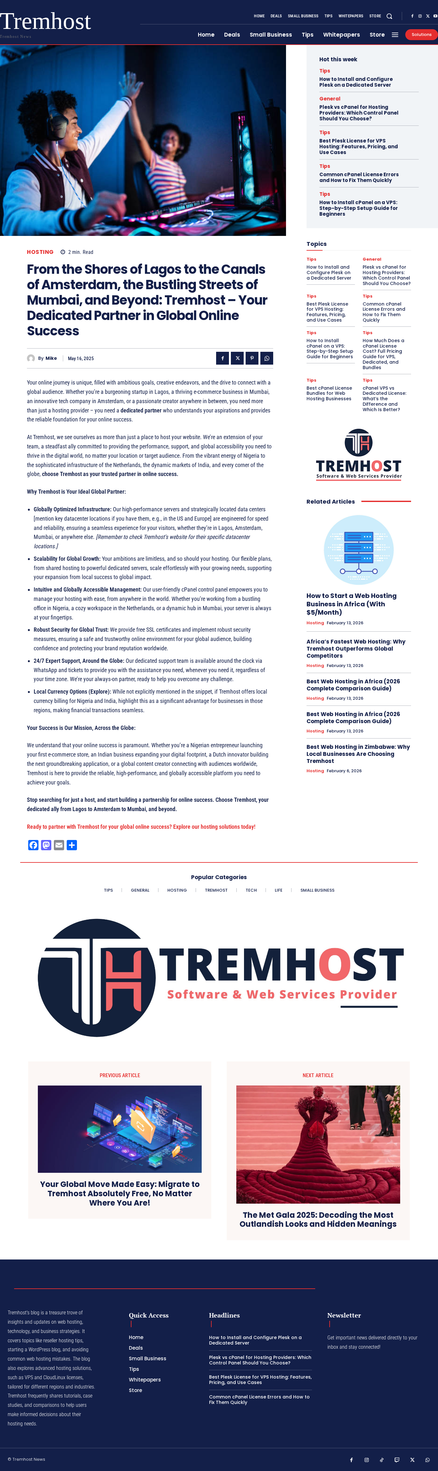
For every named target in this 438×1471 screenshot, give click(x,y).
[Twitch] (397, 1460)
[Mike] (32, 358)
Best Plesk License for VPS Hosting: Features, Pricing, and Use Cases (358, 146)
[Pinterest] (252, 358)
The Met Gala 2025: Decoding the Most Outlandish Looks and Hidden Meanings (318, 1220)
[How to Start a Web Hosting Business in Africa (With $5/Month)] (359, 548)
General (330, 98)
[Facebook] (412, 16)
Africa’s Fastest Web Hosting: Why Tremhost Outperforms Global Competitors (356, 649)
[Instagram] (420, 16)
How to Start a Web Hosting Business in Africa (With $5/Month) (352, 604)
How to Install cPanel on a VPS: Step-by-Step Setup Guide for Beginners (358, 208)
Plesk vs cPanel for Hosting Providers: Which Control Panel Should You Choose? (359, 113)
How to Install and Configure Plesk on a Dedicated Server (356, 82)
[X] (428, 16)
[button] (389, 16)
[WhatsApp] (266, 358)
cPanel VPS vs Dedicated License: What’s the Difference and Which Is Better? (384, 399)
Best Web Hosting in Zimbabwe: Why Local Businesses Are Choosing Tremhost (358, 754)
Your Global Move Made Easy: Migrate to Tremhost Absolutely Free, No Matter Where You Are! (120, 1193)
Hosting (40, 252)
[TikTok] (382, 1460)
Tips (324, 70)
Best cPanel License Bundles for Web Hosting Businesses (329, 393)
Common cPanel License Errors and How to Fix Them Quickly (359, 177)
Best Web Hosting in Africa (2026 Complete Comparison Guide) (353, 685)
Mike (51, 358)
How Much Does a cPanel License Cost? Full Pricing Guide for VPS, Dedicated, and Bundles (383, 354)
